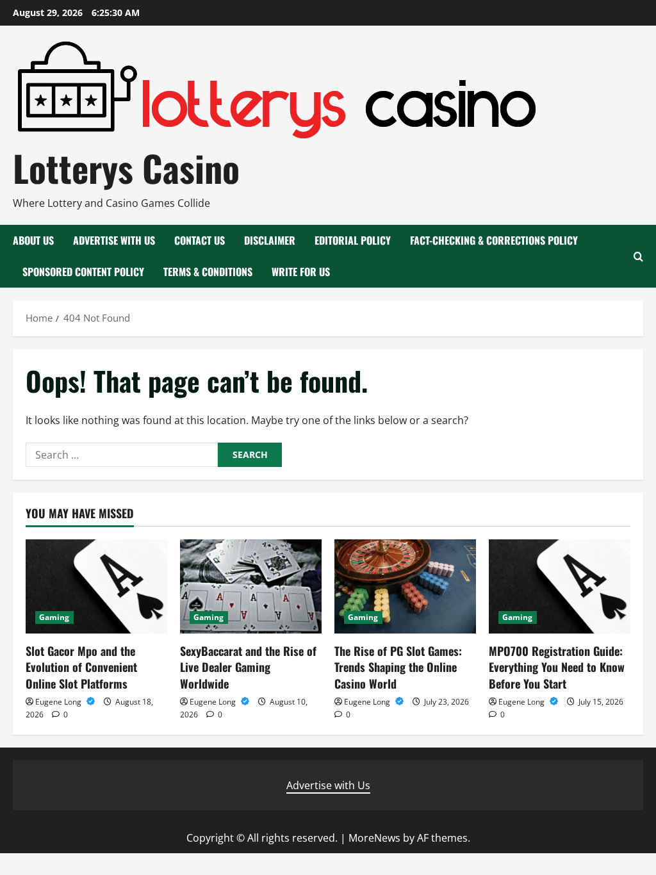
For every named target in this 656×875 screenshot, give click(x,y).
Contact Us (199, 240)
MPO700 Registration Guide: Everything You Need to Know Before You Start (557, 666)
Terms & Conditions (207, 271)
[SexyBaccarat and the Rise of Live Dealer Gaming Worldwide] (251, 586)
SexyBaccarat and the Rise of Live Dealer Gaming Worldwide (248, 666)
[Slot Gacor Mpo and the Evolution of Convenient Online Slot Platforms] (96, 586)
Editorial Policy (353, 240)
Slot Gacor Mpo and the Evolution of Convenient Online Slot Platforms (81, 666)
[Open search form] (638, 256)
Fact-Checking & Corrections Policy (494, 240)
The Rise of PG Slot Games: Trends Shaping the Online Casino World (398, 666)
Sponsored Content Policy (83, 271)
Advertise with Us (114, 240)
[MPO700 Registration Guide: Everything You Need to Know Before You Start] (559, 586)
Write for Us (301, 271)
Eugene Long (59, 701)
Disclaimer (269, 240)
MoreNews (374, 838)
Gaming (54, 617)
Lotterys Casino (126, 167)
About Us (33, 240)
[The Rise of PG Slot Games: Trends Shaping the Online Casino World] (405, 586)
